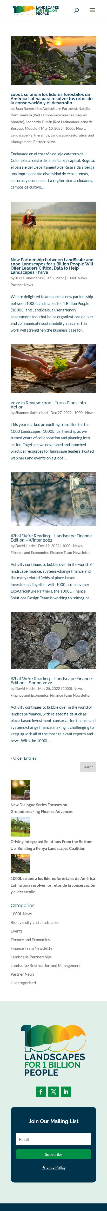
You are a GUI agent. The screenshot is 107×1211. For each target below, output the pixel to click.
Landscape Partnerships (30, 135)
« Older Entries (23, 758)
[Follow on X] (53, 1092)
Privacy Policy (54, 1167)
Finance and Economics (30, 552)
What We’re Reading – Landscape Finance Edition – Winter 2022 (51, 538)
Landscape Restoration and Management (46, 965)
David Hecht (25, 545)
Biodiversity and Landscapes (35, 922)
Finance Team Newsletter (70, 552)
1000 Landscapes (29, 278)
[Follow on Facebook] (41, 1092)
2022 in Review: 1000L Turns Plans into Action (48, 405)
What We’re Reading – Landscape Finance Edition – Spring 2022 (51, 680)
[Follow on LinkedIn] (66, 1092)
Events (17, 931)
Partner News (44, 141)
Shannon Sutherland (31, 412)
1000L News (75, 128)
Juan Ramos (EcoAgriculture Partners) (46, 108)
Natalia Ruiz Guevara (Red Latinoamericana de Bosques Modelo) (50, 115)
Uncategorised (23, 982)
